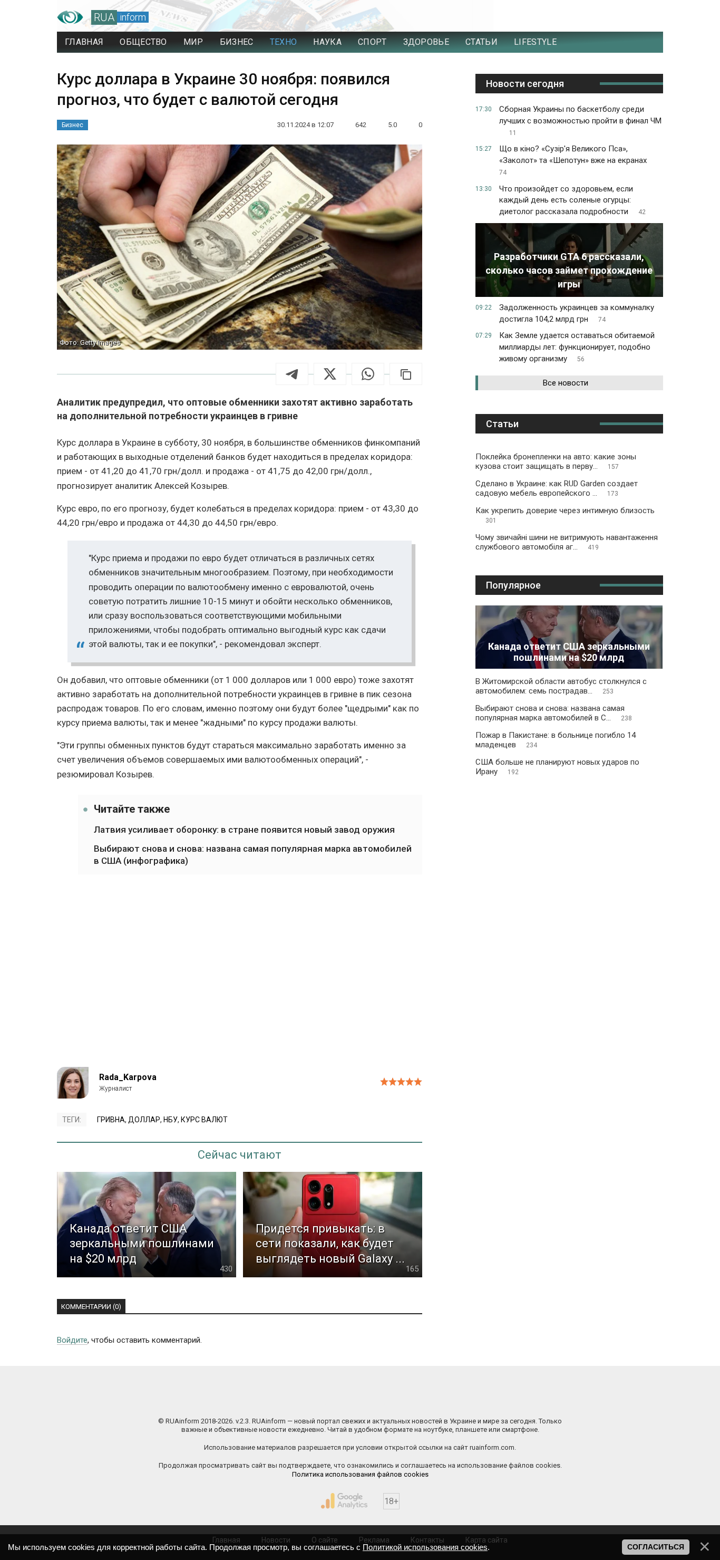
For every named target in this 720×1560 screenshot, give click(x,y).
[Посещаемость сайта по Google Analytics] (344, 1501)
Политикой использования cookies (425, 1547)
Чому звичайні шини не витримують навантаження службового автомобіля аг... (566, 542)
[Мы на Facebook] (254, 1398)
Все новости (565, 383)
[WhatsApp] (368, 374)
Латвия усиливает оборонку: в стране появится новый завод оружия (244, 829)
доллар (144, 1119)
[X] (330, 374)
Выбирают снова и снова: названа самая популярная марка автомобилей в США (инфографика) (253, 854)
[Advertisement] (239, 977)
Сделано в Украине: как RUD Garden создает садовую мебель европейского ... (556, 488)
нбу (170, 1119)
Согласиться (655, 1547)
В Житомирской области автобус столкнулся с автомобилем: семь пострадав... (561, 686)
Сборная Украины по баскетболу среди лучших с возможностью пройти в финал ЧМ (580, 120)
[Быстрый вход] (645, 17)
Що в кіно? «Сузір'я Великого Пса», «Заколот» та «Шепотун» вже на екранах (573, 160)
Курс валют (204, 1119)
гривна (111, 1119)
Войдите (72, 1340)
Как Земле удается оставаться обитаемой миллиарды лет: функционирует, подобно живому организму (577, 347)
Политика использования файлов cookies (360, 1474)
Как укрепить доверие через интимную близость (565, 515)
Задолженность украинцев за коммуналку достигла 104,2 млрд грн (576, 313)
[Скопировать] (406, 374)
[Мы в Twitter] (465, 1398)
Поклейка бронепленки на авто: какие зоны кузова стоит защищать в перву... (555, 461)
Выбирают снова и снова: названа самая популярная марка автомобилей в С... (553, 713)
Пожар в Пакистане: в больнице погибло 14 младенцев (555, 739)
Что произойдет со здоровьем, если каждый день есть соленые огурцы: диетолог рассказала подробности (572, 200)
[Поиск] (608, 17)
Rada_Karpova (128, 1077)
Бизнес (72, 125)
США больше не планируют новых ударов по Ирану (557, 766)
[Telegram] (292, 374)
